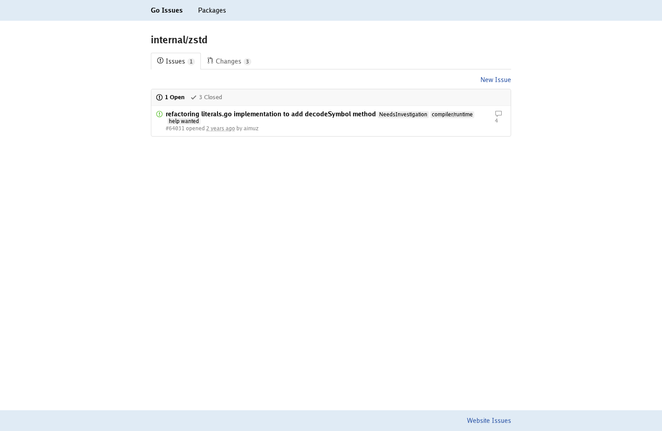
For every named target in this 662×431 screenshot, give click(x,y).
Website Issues (489, 420)
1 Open (175, 97)
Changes (232, 61)
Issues (179, 61)
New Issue (496, 79)
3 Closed (210, 97)
